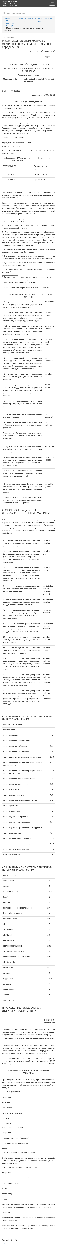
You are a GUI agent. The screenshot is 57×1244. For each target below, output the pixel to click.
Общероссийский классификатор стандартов (34, 18)
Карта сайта (7, 1242)
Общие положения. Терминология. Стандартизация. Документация (26, 22)
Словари (9, 25)
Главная (7, 18)
